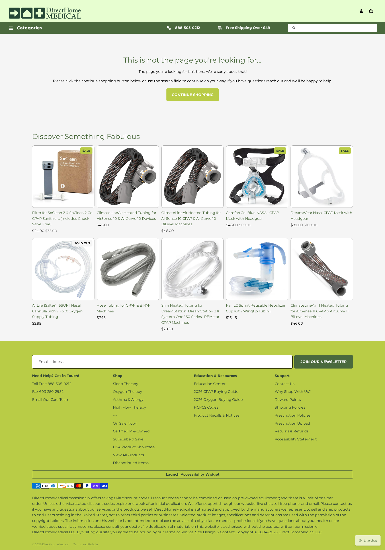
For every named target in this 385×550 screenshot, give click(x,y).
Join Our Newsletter (324, 362)
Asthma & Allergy (128, 399)
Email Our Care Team (50, 399)
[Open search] (332, 28)
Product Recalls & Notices (217, 415)
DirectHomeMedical (55, 544)
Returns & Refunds (292, 431)
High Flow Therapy (129, 407)
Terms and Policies (86, 544)
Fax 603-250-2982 (47, 391)
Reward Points (288, 399)
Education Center (209, 384)
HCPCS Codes (206, 407)
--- (115, 415)
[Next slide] (87, 176)
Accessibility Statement (296, 439)
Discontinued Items (131, 463)
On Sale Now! (125, 423)
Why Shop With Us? (293, 391)
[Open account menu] (361, 11)
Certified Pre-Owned (131, 431)
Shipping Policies (290, 407)
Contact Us (285, 384)
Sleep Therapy (125, 384)
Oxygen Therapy (127, 391)
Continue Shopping (192, 95)
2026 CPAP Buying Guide (216, 391)
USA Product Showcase (134, 447)
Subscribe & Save (128, 439)
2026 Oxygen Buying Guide (218, 399)
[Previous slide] (39, 176)
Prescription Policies (293, 415)
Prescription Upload (292, 423)
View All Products (128, 455)
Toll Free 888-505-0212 (51, 384)
